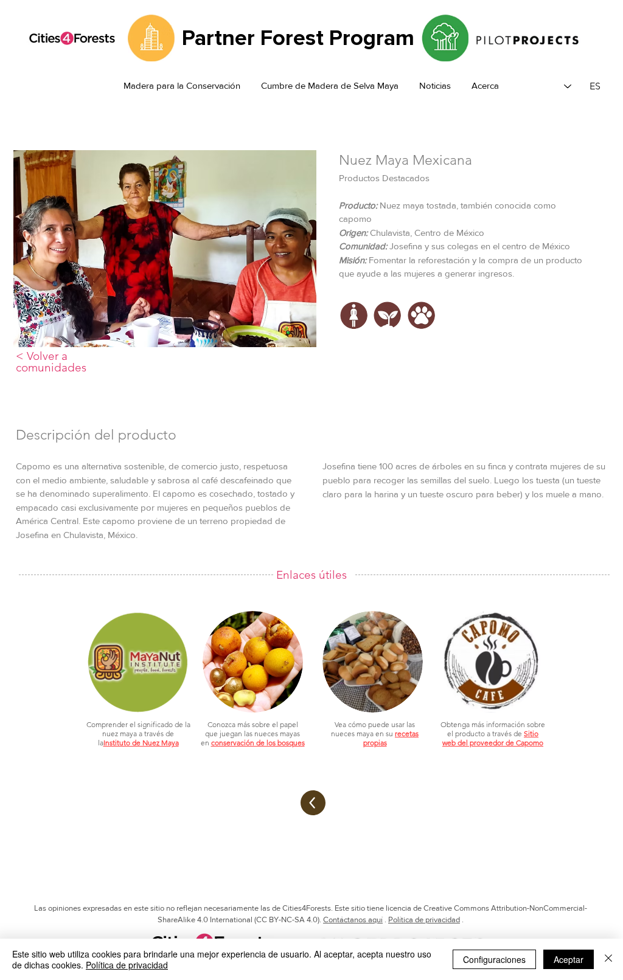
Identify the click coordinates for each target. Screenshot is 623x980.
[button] (435, 86)
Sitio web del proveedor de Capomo (492, 738)
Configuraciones (494, 959)
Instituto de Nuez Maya (141, 742)
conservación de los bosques (258, 742)
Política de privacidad (424, 919)
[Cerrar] (608, 959)
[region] (354, 337)
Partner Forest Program (298, 38)
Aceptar (568, 959)
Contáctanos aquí (353, 919)
